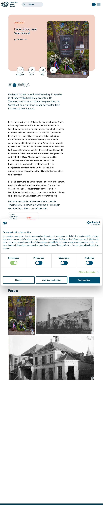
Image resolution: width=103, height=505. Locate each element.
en (19, 85)
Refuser (18, 280)
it (27, 85)
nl (14, 85)
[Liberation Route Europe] (9, 4)
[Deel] (42, 70)
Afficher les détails (87, 272)
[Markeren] (20, 70)
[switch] (38, 263)
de (10, 85)
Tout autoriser (84, 280)
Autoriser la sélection (51, 280)
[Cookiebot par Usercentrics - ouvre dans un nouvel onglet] (89, 223)
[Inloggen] (94, 4)
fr (23, 85)
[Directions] (53, 70)
